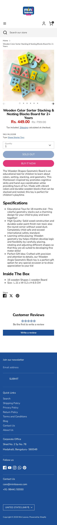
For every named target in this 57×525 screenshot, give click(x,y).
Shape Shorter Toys (16, 137)
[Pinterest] (24, 467)
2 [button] (23, 103)
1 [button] (19, 103)
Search (7, 398)
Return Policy (10, 412)
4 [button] (30, 103)
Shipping (24, 127)
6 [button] (37, 103)
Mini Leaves (23, 517)
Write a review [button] (29, 332)
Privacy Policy (10, 407)
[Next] (53, 103)
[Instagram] (14, 467)
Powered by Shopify (37, 517)
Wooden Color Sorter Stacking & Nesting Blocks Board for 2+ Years (28, 45)
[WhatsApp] (19, 467)
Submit (13, 379)
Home (5, 41)
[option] (28, 75)
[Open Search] (4, 32)
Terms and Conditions (15, 416)
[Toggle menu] (5, 23)
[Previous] (4, 103)
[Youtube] (9, 467)
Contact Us (9, 425)
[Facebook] (4, 467)
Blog (5, 421)
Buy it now (28, 163)
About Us (8, 430)
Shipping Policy (11, 403)
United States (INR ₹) (17, 507)
